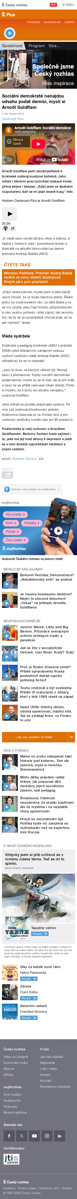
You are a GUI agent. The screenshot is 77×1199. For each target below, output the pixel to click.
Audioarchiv (52, 22)
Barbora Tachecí (24, 459)
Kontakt (46, 1081)
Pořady (11, 531)
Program (33, 22)
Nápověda (47, 1063)
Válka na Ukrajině (16, 1057)
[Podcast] (5, 229)
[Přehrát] (9, 214)
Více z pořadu (16, 751)
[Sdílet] (12, 229)
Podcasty (10, 1106)
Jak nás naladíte (52, 1057)
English (67, 1188)
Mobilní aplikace (15, 1112)
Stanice (9, 1069)
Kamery (70, 22)
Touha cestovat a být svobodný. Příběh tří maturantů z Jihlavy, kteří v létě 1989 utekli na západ (46, 692)
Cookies (8, 1188)
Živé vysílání (14, 540)
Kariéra (45, 1075)
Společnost (12, 45)
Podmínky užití (49, 1188)
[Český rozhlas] (14, 5)
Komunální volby (16, 1063)
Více (54, 45)
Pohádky (30, 523)
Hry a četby (14, 514)
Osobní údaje (27, 1188)
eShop (8, 1075)
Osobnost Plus (12, 119)
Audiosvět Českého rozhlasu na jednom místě (32, 559)
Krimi (9, 523)
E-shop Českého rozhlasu (28, 846)
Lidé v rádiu (48, 1069)
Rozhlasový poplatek (55, 1087)
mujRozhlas (11, 503)
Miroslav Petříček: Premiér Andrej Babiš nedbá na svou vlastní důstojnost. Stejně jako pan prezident (38, 277)
